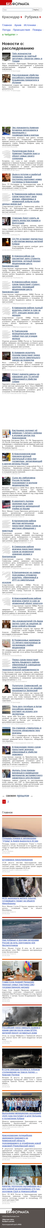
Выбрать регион (8, 1221)
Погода (6, 29)
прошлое (23, 795)
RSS (19, 1224)
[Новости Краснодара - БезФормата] (15, 3)
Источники (30, 25)
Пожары (37, 29)
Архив (17, 25)
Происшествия (21, 29)
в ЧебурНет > (10, 34)
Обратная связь (8, 1219)
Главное (7, 25)
